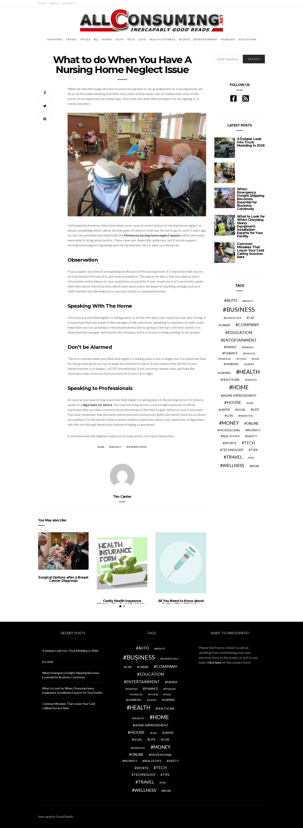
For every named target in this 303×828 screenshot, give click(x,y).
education (240, 332)
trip (251, 457)
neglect (116, 446)
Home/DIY (228, 39)
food (256, 358)
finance (231, 353)
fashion (248, 347)
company (248, 324)
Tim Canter (122, 497)
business (240, 309)
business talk (233, 318)
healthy (251, 379)
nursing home (137, 446)
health (249, 372)
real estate (231, 436)
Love (142, 39)
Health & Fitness (162, 39)
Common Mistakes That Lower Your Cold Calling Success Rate (250, 250)
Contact (69, 3)
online (252, 423)
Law (101, 446)
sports (230, 443)
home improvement (240, 395)
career (225, 325)
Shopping (55, 39)
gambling (232, 364)
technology (232, 450)
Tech (131, 39)
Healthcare (231, 379)
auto (232, 300)
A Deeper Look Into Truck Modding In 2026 (251, 142)
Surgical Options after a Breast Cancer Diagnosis (63, 579)
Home (42, 3)
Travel (71, 39)
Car (251, 317)
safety (252, 436)
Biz (96, 39)
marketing (246, 415)
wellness (233, 465)
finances (249, 353)
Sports (184, 39)
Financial (225, 358)
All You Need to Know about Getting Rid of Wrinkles (181, 602)
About (55, 3)
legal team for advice (97, 405)
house (234, 402)
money (230, 423)
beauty (249, 301)
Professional (229, 430)
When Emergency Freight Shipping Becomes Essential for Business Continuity (250, 199)
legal (241, 409)
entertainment (240, 340)
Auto (120, 39)
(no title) (47, 661)
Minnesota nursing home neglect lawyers (152, 235)
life (256, 409)
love (229, 415)
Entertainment (205, 39)
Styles (85, 39)
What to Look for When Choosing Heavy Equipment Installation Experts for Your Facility (251, 226)
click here (214, 662)
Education (247, 39)
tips (254, 450)
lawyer (225, 409)
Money (107, 39)
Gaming (225, 373)
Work (255, 466)
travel (234, 457)
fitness (242, 358)
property (253, 430)
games (250, 364)
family (231, 347)
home (240, 387)
